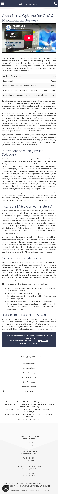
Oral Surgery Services (29, 356)
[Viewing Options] (5, 488)
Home (5, 484)
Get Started (13, 484)
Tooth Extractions (29, 377)
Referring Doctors (10, 486)
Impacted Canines (29, 386)
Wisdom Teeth (29, 363)
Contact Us (24, 486)
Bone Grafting (29, 373)
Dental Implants (29, 368)
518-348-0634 (29, 340)
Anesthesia (29, 391)
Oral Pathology (29, 382)
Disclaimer (47, 486)
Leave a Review (36, 486)
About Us (42, 484)
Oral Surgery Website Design (21, 490)
